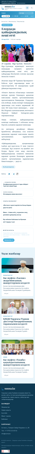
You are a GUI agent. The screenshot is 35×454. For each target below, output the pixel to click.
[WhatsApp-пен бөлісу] (9, 174)
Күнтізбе (4, 413)
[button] (17, 53)
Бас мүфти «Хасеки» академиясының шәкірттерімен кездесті (16, 280)
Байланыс (4, 419)
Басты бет (4, 21)
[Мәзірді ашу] (27, 8)
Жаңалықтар (12, 21)
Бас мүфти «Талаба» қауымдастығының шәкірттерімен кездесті (16, 362)
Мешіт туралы (6, 416)
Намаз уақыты (6, 410)
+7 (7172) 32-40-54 (11, 430)
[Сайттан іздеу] (32, 8)
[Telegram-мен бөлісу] (13, 174)
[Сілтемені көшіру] (17, 174)
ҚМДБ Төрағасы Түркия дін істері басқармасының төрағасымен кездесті (17, 321)
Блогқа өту (8, 240)
